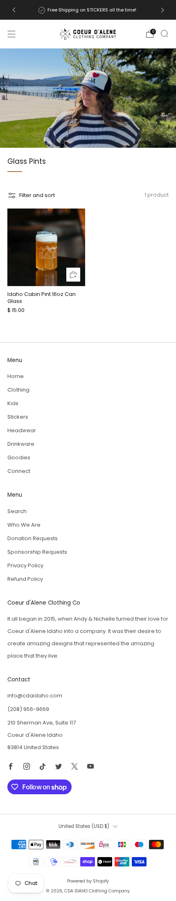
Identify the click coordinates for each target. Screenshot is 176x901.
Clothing (18, 390)
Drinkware (20, 444)
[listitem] (88, 10)
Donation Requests (32, 538)
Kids (12, 403)
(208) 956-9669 (28, 709)
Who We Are (24, 525)
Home (15, 376)
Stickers (17, 417)
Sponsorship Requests (37, 552)
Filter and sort (37, 195)
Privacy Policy (25, 565)
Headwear (21, 430)
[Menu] (11, 34)
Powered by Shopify (88, 881)
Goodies (18, 457)
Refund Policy (25, 579)
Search (17, 511)
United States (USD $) (84, 826)
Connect (18, 471)
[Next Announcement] (162, 10)
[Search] (164, 34)
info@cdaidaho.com (34, 695)
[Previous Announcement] (14, 10)
